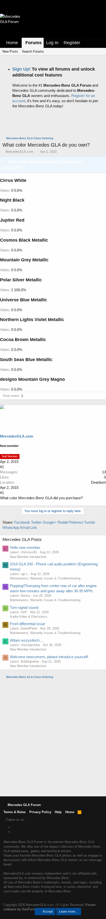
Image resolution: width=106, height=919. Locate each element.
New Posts (10, 51)
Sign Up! (21, 69)
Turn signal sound (24, 607)
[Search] (99, 43)
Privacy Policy (40, 812)
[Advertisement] (54, 123)
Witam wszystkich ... (26, 640)
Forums (33, 42)
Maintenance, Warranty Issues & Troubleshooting (45, 578)
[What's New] (89, 43)
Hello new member (25, 547)
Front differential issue (27, 624)
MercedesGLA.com (19, 151)
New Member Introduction (28, 557)
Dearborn (98, 482)
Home (12, 42)
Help (58, 812)
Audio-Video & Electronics (28, 616)
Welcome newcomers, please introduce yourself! (49, 657)
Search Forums (33, 51)
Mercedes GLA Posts (22, 539)
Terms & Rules (14, 812)
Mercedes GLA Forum (24, 805)
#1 (2, 467)
